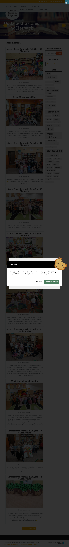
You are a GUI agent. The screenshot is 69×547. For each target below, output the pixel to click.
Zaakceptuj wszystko (51, 281)
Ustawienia (38, 281)
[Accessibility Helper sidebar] (67, 2)
